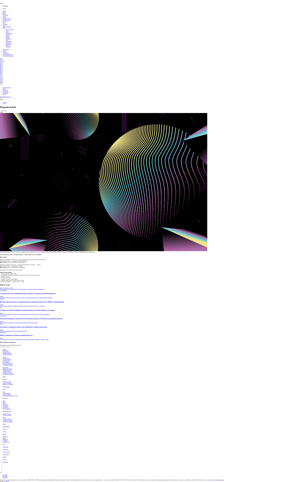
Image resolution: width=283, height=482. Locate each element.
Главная (5, 102)
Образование (9, 33)
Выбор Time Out (7, 26)
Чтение (8, 36)
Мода (4, 16)
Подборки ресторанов (8, 374)
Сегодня (5, 50)
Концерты (5, 90)
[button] (0, 85)
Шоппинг (5, 439)
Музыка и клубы (7, 19)
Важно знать (6, 442)
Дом (7, 40)
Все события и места (8, 56)
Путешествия (6, 20)
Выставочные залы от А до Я (10, 395)
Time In (8, 34)
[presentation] (0, 84)
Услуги (4, 459)
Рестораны (5, 15)
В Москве (5, 350)
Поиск (4, 11)
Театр (7, 30)
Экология (8, 42)
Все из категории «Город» (6, 288)
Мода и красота (10, 29)
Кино (4, 13)
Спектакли (5, 91)
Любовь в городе (7, 353)
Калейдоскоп (6, 452)
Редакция (5, 474)
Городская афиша (7, 354)
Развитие (5, 406)
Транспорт (8, 41)
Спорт (4, 21)
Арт (4, 23)
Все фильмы (6, 361)
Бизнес (7, 37)
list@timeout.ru (220, 480)
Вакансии (5, 477)
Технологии (9, 44)
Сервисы (5, 440)
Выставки (5, 93)
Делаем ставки (45, 339)
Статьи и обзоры (7, 359)
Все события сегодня (5, 96)
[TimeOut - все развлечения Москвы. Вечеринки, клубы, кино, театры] (3, 2)
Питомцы (8, 38)
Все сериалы (6, 362)
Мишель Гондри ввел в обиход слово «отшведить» (28, 339)
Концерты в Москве (8, 384)
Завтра (4, 52)
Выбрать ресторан (7, 368)
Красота (5, 17)
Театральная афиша (8, 421)
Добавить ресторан (8, 372)
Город (4, 12)
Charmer (7, 481)
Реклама (5, 476)
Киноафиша (6, 358)
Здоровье (5, 24)
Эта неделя (5, 53)
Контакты (8, 46)
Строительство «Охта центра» (7, 339)
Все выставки (6, 393)
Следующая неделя (8, 54)
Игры (7, 32)
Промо (7, 45)
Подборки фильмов (8, 363)
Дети (4, 25)
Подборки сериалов (8, 365)
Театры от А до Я (7, 420)
